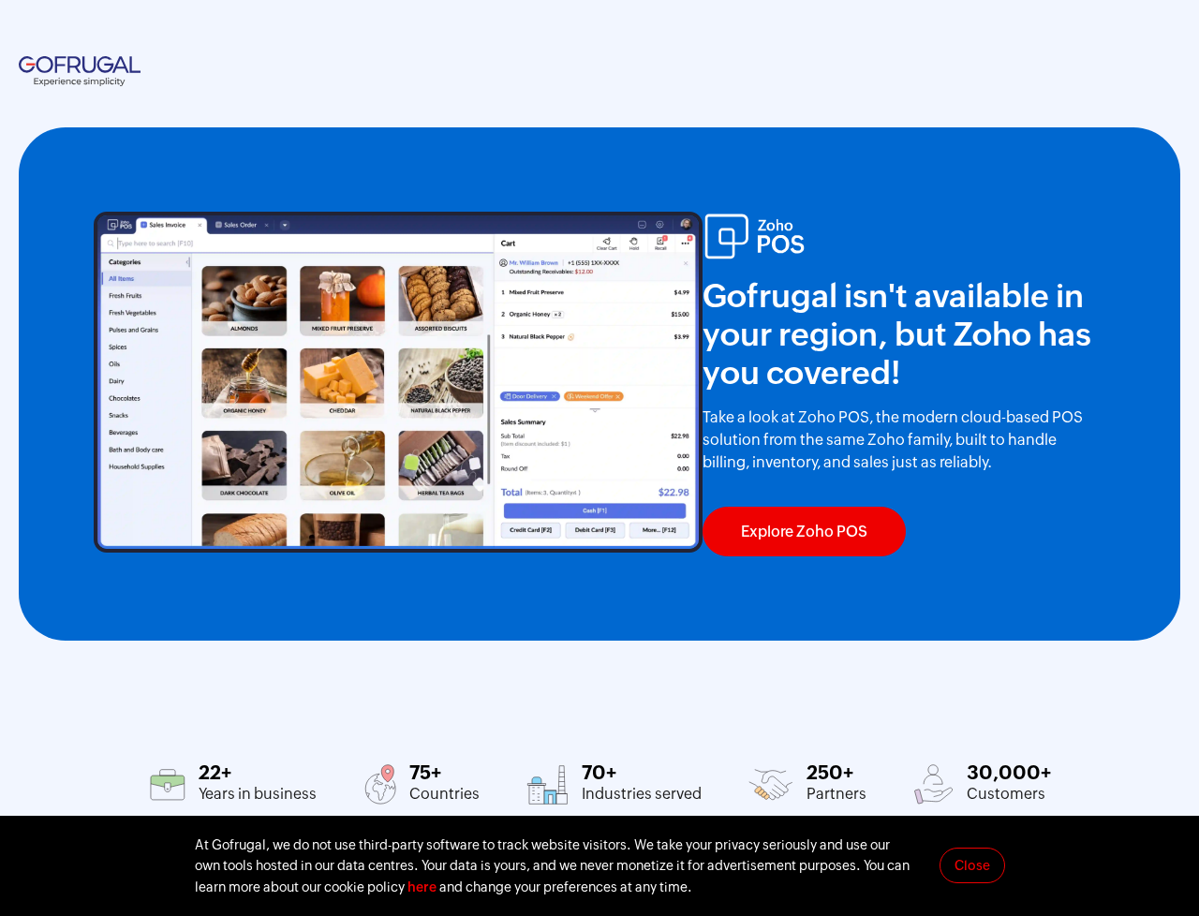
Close (972, 865)
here (422, 886)
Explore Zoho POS (804, 531)
